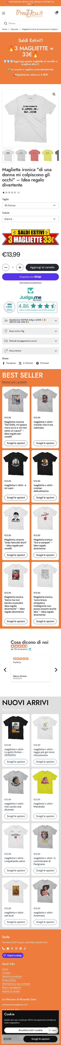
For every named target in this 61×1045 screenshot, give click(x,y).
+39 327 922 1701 (10, 1009)
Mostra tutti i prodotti (14, 382)
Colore (6, 212)
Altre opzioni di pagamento (31, 282)
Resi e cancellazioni (11, 987)
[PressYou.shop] (30, 13)
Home (4, 29)
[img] (32, 646)
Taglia (5, 199)
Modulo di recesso (11, 991)
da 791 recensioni (19, 649)
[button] (56, 13)
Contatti (6, 972)
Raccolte (14, 29)
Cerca (5, 969)
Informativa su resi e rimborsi (16, 983)
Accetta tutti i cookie (31, 1030)
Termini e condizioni (12, 976)
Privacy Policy (9, 980)
